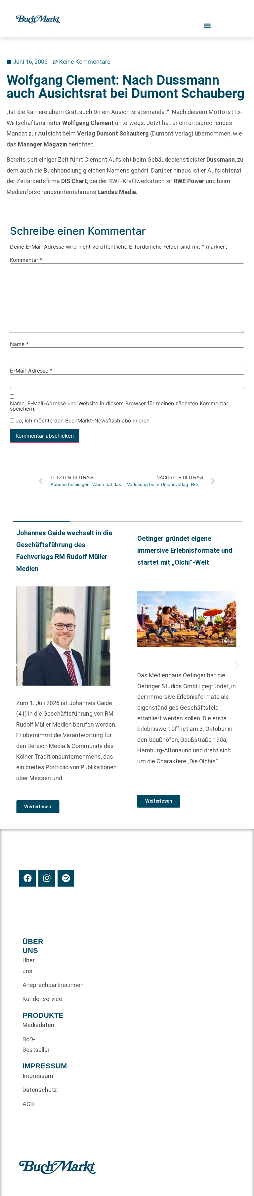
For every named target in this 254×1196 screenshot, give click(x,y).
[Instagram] (46, 878)
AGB (28, 1103)
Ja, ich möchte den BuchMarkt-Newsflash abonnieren (81, 420)
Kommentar (26, 260)
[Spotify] (66, 878)
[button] (18, 665)
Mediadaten (33, 1024)
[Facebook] (27, 878)
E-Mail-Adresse (31, 371)
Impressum (33, 1075)
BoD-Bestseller (33, 1044)
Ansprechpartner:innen (33, 984)
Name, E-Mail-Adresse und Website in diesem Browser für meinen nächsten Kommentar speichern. (119, 406)
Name (19, 344)
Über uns (28, 965)
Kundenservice (33, 998)
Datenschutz (33, 1089)
